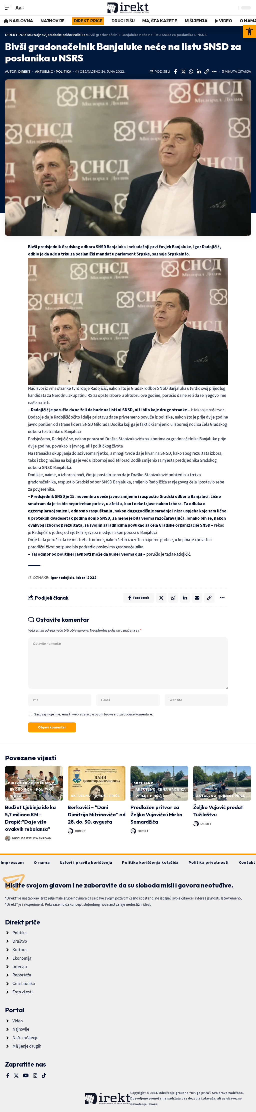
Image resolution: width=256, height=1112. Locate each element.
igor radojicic (62, 577)
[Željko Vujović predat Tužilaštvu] (222, 783)
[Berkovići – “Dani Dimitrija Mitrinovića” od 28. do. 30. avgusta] (97, 783)
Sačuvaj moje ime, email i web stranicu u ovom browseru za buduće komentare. (93, 714)
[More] (214, 72)
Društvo (46, 783)
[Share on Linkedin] (198, 72)
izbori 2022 (86, 577)
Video (16, 796)
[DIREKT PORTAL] (128, 7)
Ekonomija (21, 789)
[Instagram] (35, 1075)
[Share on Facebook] (175, 72)
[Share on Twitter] (183, 72)
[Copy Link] (206, 72)
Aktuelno (44, 71)
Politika (63, 71)
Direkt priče (20, 783)
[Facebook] (8, 1075)
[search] (233, 7)
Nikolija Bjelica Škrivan (31, 838)
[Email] (197, 598)
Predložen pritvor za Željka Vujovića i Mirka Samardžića (156, 814)
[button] (249, 31)
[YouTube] (26, 1075)
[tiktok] (44, 1075)
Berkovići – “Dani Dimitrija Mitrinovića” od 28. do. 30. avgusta (97, 814)
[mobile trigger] (9, 7)
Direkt (24, 71)
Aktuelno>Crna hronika (161, 789)
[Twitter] (16, 1075)
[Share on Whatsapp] (191, 72)
